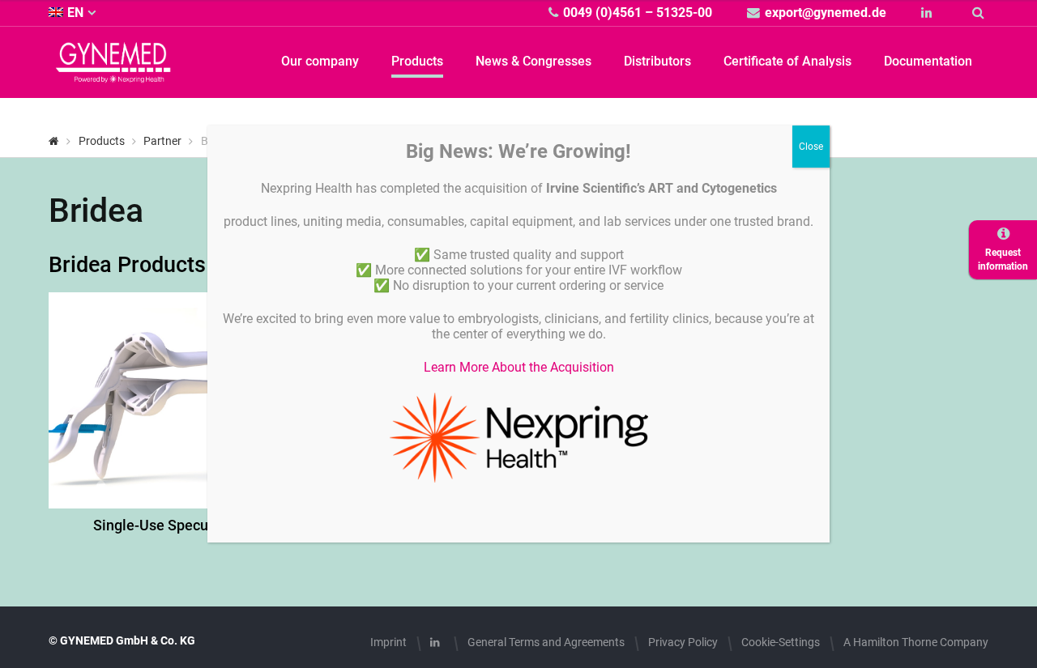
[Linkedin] (929, 12)
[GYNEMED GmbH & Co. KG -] (113, 73)
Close (811, 146)
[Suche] (980, 12)
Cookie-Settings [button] (780, 642)
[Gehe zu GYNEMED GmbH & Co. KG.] (54, 140)
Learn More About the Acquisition (519, 367)
